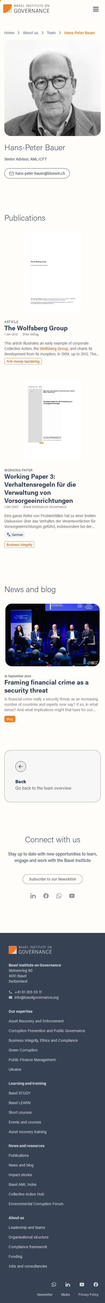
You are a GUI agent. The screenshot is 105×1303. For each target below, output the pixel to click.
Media (65, 1294)
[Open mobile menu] (96, 9)
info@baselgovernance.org (37, 997)
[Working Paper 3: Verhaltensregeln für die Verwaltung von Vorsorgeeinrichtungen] (52, 465)
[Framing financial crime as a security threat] (52, 664)
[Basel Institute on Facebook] (46, 897)
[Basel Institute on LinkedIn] (33, 897)
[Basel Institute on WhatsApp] (59, 897)
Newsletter (44, 1294)
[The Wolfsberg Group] (52, 299)
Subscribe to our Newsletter (52, 879)
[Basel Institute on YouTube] (72, 897)
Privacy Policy (88, 1294)
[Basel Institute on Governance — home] (26, 8)
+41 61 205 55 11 (28, 991)
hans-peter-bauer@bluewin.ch (40, 173)
